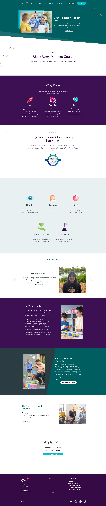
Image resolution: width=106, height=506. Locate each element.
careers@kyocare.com (56, 450)
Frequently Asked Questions (74, 489)
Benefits (76, 105)
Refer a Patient (52, 486)
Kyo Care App (52, 490)
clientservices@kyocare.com (74, 485)
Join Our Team (71, 3)
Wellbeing (53, 105)
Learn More (28, 340)
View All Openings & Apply (53, 454)
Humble (30, 205)
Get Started (26, 490)
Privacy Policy (52, 492)
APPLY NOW (25, 421)
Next (91, 280)
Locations (39, 3)
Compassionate (41, 234)
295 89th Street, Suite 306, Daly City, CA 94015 (30, 503)
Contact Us (51, 482)
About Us (51, 481)
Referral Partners (60, 3)
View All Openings (68, 30)
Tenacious (64, 234)
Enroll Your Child (81, 3)
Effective (75, 205)
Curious (53, 205)
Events (50, 488)
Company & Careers (49, 3)
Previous (15, 280)
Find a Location (71, 481)
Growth (30, 105)
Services (32, 3)
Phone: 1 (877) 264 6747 (73, 483)
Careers (50, 484)
